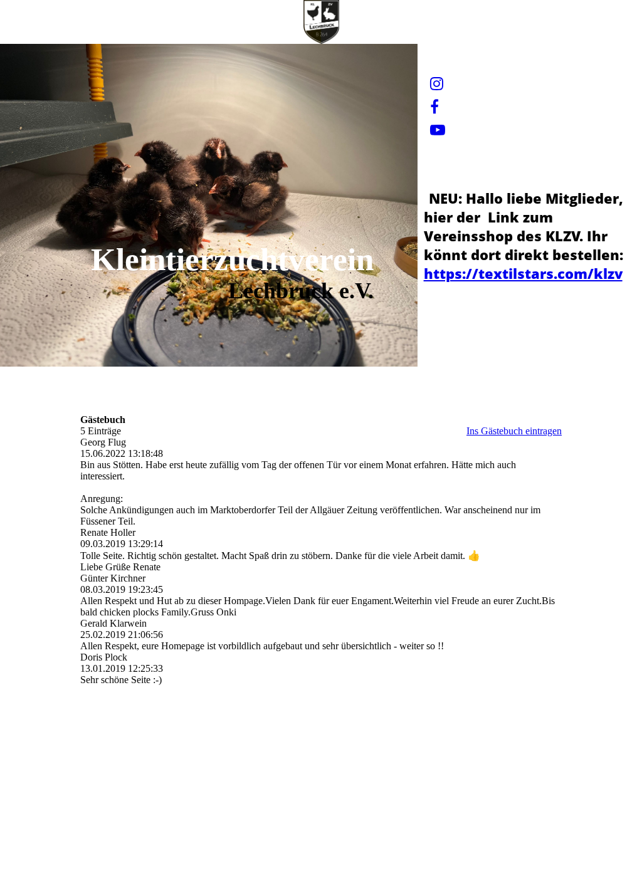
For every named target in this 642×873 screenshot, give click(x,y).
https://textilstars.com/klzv (523, 273)
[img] (321, 22)
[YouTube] (437, 130)
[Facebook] (434, 107)
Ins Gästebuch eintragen (514, 431)
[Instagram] (436, 84)
